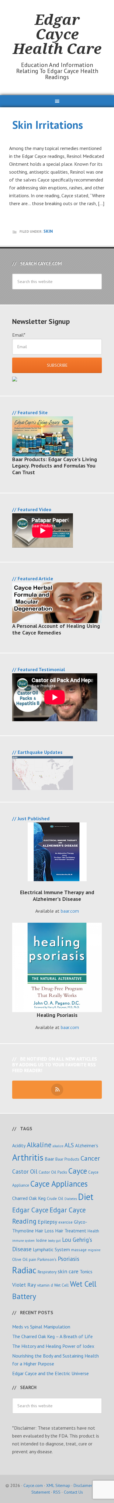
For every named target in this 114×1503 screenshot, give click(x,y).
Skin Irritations (47, 125)
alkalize (58, 1146)
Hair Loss (44, 1231)
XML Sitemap (58, 1485)
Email (19, 335)
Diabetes (70, 1199)
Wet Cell (61, 1285)
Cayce (77, 1171)
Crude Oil (55, 1198)
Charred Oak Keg (29, 1198)
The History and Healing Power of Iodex (53, 1346)
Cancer (90, 1158)
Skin (48, 231)
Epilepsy (47, 1221)
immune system (23, 1240)
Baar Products (67, 1159)
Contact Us (73, 1492)
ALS (69, 1145)
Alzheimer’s (86, 1145)
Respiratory (47, 1272)
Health (93, 1231)
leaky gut (54, 1240)
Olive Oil (20, 1259)
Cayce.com (33, 1485)
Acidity (19, 1145)
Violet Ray (24, 1284)
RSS (56, 1492)
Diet (85, 1196)
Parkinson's (47, 1259)
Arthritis (27, 1157)
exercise (65, 1222)
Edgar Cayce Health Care (57, 34)
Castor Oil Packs (53, 1172)
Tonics (86, 1271)
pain (32, 1259)
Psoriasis (68, 1258)
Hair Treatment (70, 1231)
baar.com (70, 911)
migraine (94, 1250)
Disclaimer (83, 1485)
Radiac (24, 1270)
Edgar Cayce (30, 1209)
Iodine (41, 1240)
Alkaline (39, 1144)
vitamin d (45, 1285)
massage (79, 1249)
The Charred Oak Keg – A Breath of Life (52, 1336)
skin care (68, 1271)
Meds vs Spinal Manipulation (41, 1327)
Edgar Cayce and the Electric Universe (50, 1373)
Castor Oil (24, 1171)
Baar (49, 1159)
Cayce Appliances (59, 1183)
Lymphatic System (51, 1249)
